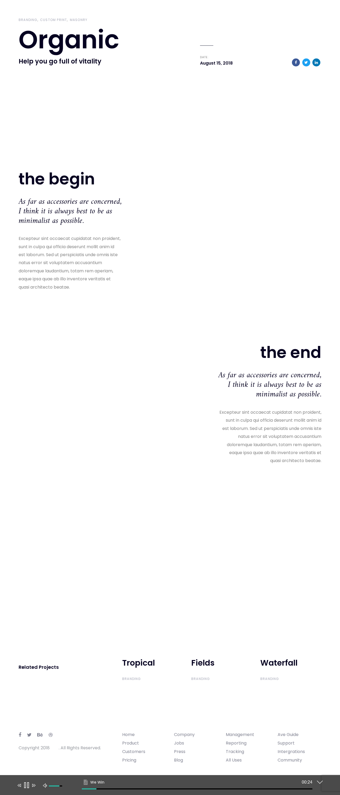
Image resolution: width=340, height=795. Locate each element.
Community (290, 760)
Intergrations (291, 752)
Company (184, 734)
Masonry (78, 20)
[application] (166, 786)
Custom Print (53, 20)
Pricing (129, 760)
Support (286, 743)
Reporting (236, 743)
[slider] (197, 788)
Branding (28, 20)
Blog (178, 760)
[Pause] (26, 785)
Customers (133, 752)
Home (128, 734)
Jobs (179, 743)
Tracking (235, 752)
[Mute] (45, 785)
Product (130, 743)
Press (179, 752)
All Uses (234, 760)
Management (240, 734)
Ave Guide (288, 734)
